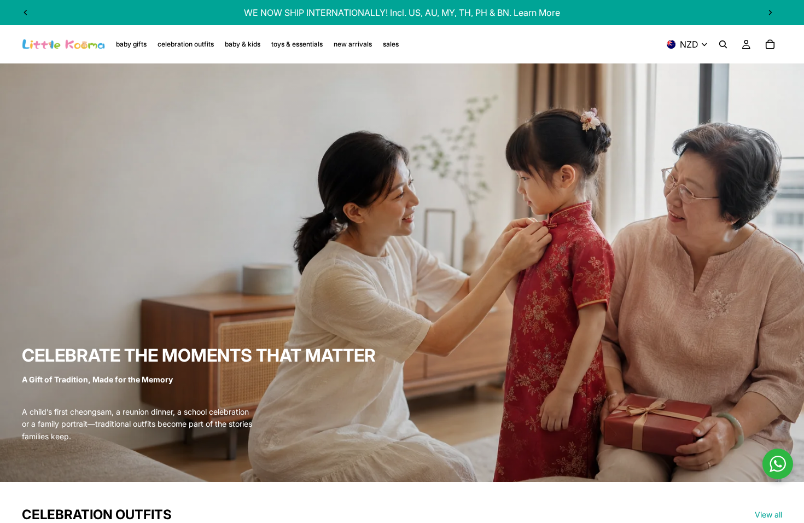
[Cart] (770, 44)
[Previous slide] (26, 13)
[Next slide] (770, 13)
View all (768, 514)
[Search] (723, 44)
